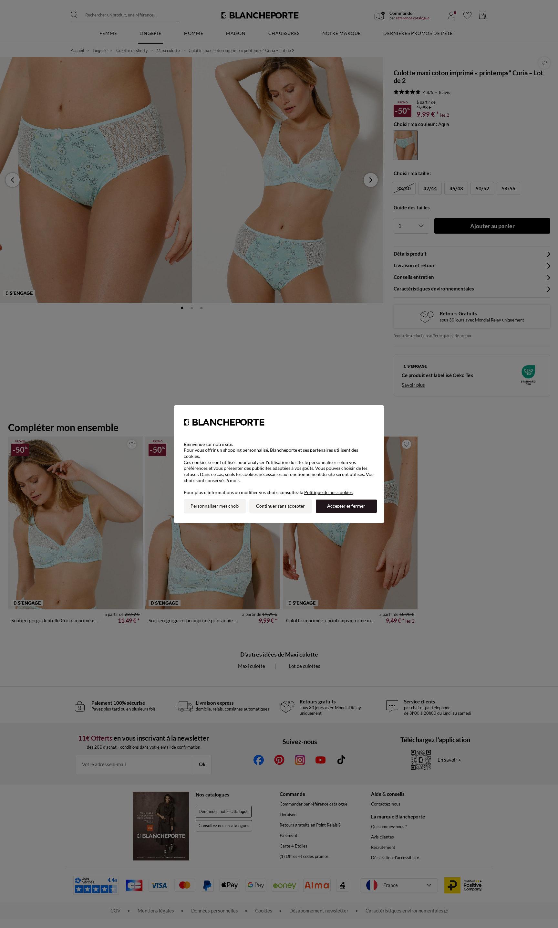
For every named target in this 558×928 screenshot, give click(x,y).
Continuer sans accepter (280, 506)
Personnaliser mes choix (215, 506)
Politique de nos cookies (328, 492)
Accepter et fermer (346, 506)
